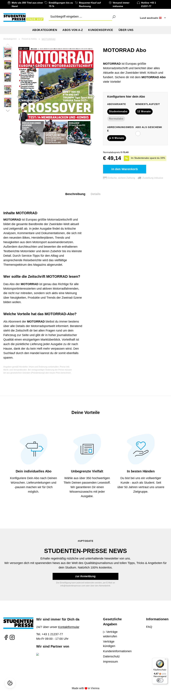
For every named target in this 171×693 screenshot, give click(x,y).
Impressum (110, 661)
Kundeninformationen (117, 651)
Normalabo (116, 118)
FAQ (149, 626)
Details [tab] (96, 194)
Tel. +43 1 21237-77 (49, 634)
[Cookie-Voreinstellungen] (10, 683)
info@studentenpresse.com (72, 586)
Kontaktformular (68, 627)
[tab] (75, 194)
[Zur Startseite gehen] (23, 17)
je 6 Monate (116, 138)
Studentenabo (118, 111)
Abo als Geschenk (148, 127)
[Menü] (166, 660)
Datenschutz (111, 656)
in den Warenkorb (124, 169)
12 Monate (144, 111)
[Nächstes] (93, 96)
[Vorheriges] (17, 96)
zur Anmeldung (85, 576)
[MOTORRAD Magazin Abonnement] (55, 96)
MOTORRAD (48, 39)
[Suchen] (114, 17)
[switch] (160, 680)
